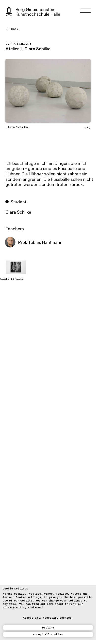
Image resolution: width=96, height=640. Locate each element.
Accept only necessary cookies (47, 617)
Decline (48, 627)
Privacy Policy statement (23, 607)
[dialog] (48, 612)
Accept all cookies (48, 634)
